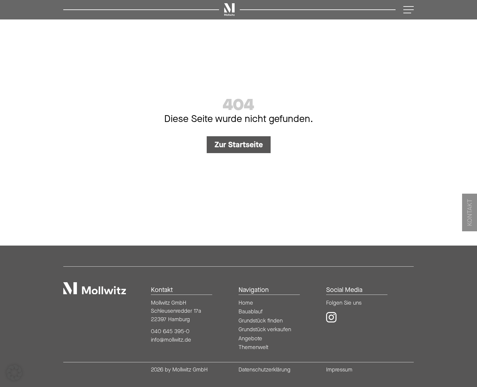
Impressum (339, 369)
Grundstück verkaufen (264, 329)
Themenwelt (253, 347)
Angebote (250, 338)
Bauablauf (250, 311)
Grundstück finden (260, 320)
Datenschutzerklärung (264, 369)
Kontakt (469, 212)
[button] (14, 372)
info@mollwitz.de (171, 339)
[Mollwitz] (94, 288)
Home (245, 302)
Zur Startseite (238, 144)
